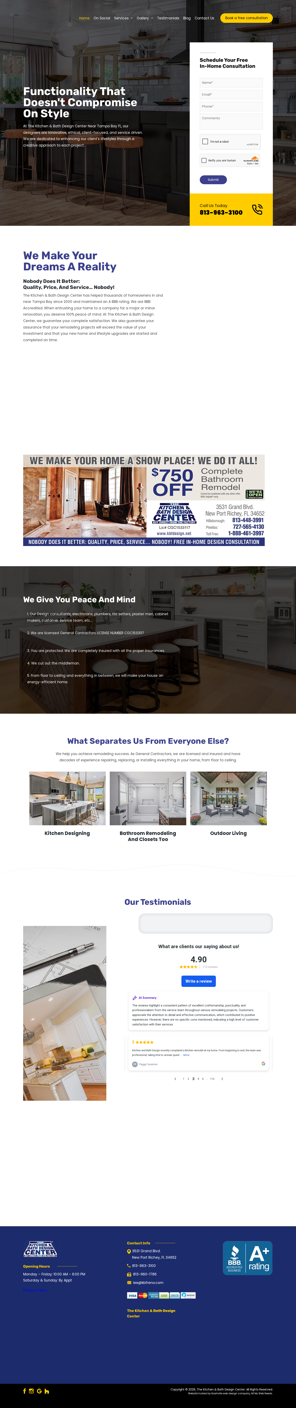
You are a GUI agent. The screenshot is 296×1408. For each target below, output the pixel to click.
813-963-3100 (221, 213)
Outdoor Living (228, 833)
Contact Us (204, 18)
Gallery (143, 18)
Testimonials (168, 18)
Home (84, 18)
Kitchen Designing (67, 833)
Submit (213, 179)
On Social (102, 18)
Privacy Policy (35, 1290)
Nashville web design (224, 1393)
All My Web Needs (261, 1393)
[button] (246, 18)
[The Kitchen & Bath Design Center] (40, 17)
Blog (187, 18)
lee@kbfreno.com (148, 1282)
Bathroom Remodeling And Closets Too (148, 836)
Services (121, 18)
